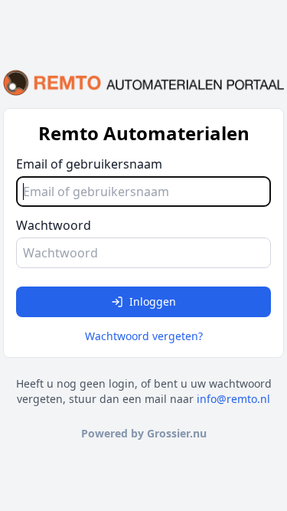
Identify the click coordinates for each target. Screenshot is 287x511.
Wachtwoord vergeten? (144, 336)
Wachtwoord (53, 225)
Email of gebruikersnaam (89, 164)
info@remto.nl (233, 398)
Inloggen (152, 301)
